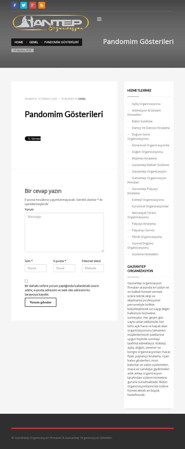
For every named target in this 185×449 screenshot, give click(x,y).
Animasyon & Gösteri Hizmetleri (144, 112)
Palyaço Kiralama (144, 224)
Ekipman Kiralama (144, 158)
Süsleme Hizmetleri (145, 254)
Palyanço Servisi (143, 230)
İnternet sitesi (91, 261)
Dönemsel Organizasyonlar (151, 145)
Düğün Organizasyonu (147, 152)
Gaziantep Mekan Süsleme (150, 165)
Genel (82, 98)
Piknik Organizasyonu (147, 237)
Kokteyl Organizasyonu (148, 200)
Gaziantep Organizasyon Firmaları (146, 180)
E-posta (59, 261)
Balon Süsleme (142, 121)
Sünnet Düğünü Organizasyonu (140, 245)
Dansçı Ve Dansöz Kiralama (151, 128)
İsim (29, 261)
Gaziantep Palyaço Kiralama (142, 191)
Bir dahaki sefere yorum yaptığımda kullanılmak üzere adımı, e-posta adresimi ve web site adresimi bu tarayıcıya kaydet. (62, 290)
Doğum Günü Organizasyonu (138, 136)
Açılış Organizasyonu (146, 104)
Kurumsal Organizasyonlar (150, 206)
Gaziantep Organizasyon (149, 171)
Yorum (29, 209)
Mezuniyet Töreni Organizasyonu (141, 215)
